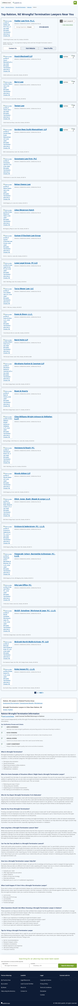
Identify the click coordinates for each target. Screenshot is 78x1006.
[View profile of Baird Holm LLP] (8, 346)
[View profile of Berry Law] (8, 88)
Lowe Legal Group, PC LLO (26, 263)
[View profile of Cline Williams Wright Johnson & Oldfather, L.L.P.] (8, 427)
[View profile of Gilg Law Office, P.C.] (8, 592)
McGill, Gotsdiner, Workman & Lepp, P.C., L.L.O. (35, 610)
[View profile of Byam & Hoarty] (8, 398)
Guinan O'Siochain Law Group (27, 235)
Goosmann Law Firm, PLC (25, 158)
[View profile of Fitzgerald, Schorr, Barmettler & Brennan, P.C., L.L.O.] (8, 564)
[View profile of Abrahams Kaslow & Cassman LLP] (8, 372)
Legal (41, 975)
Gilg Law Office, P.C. (23, 585)
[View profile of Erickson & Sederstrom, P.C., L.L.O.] (8, 535)
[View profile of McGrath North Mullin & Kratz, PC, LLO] (8, 650)
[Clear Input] (27, 966)
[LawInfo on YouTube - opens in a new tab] (70, 979)
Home (2, 7)
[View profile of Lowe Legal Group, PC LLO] (8, 270)
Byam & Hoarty (21, 391)
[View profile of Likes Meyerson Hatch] (8, 217)
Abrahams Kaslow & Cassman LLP (29, 363)
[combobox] (15, 966)
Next (41, 693)
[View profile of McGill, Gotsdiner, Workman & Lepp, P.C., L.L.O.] (8, 621)
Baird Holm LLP (21, 340)
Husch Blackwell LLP (23, 56)
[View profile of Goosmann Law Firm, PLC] (8, 166)
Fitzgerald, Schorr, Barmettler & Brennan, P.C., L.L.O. (34, 555)
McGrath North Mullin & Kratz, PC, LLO (31, 641)
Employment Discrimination (11, 703)
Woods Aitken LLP (22, 473)
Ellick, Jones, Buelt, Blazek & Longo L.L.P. (32, 499)
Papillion (10, 710)
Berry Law (18, 82)
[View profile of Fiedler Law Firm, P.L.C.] (8, 28)
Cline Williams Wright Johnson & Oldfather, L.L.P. (33, 417)
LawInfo (23, 975)
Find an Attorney (6, 975)
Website (30, 48)
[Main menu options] (6, 2)
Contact (13, 48)
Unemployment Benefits (27, 703)
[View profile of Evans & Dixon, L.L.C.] (8, 321)
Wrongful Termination (21, 7)
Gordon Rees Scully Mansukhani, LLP (30, 129)
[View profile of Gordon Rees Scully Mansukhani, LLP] (8, 139)
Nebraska (29, 7)
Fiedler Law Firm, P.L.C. (24, 21)
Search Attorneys (67, 966)
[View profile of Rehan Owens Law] (8, 192)
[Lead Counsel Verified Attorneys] (7, 716)
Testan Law (19, 105)
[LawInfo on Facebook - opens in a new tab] (61, 979)
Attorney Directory (10, 7)
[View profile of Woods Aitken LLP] (8, 481)
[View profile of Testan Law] (8, 112)
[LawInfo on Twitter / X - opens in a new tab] (66, 979)
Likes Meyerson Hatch (24, 210)
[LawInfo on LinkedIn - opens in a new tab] (75, 979)
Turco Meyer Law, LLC (24, 288)
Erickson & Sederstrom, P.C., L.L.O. (29, 526)
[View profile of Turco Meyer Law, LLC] (8, 296)
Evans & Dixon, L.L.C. (23, 314)
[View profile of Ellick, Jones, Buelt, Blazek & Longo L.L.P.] (8, 507)
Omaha (5, 710)
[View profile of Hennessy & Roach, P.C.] (8, 455)
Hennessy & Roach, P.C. (24, 447)
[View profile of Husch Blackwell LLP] (8, 64)
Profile (48, 48)
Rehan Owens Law (22, 184)
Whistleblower (38, 703)
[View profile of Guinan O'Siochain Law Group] (8, 244)
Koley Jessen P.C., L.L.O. (24, 669)
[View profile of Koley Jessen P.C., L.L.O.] (8, 676)
